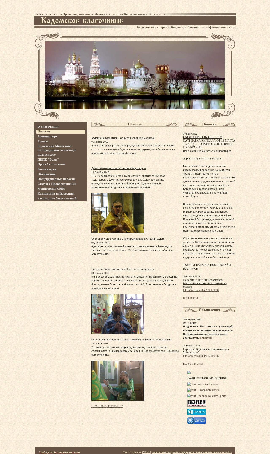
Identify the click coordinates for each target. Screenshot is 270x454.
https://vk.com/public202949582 (201, 290)
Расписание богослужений (57, 198)
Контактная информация (56, 193)
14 (116, 406)
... (94, 406)
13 (113, 406)
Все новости (190, 297)
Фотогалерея (47, 169)
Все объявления (193, 363)
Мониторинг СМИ (51, 188)
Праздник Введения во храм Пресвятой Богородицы (122, 269)
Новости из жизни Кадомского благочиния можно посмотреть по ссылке (205, 283)
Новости (44, 131)
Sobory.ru (206, 337)
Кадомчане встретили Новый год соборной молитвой (123, 137)
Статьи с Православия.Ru (57, 183)
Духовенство (47, 154)
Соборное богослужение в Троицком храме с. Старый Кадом (127, 238)
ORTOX (146, 452)
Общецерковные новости (56, 179)
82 (121, 406)
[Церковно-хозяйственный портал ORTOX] (196, 423)
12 (110, 406)
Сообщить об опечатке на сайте (59, 452)
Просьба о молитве (51, 164)
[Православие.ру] (196, 405)
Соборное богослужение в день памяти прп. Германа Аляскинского (131, 339)
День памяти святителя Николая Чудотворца (118, 168)
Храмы (43, 141)
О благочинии (48, 126)
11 (108, 406)
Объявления (47, 174)
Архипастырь (48, 136)
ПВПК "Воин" (48, 159)
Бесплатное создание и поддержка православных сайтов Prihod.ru (192, 452)
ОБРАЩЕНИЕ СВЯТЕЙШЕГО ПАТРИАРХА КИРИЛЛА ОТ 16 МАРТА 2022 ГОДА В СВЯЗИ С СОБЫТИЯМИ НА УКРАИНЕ (209, 142)
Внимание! (190, 322)
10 (105, 406)
